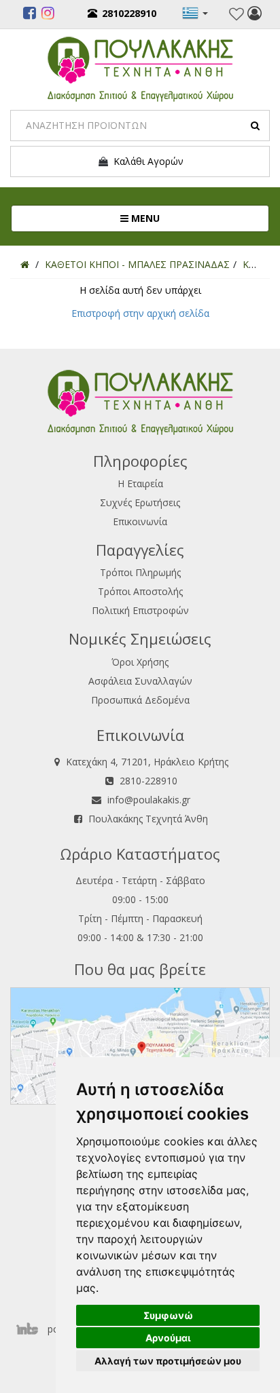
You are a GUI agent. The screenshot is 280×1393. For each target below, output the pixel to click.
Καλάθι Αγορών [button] (145, 161)
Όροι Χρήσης (140, 661)
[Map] (140, 1044)
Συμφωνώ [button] (168, 1315)
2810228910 (129, 13)
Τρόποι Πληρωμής (140, 572)
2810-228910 (148, 780)
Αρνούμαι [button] (168, 1337)
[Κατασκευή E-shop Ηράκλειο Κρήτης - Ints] (31, 1328)
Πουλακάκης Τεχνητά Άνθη (148, 818)
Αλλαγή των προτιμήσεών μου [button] (167, 1361)
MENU (189, 218)
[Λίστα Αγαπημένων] (236, 14)
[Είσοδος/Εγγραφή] (254, 15)
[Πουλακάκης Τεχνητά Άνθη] (140, 67)
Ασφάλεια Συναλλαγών (140, 680)
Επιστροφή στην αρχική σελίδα (140, 313)
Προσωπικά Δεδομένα (140, 699)
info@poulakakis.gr (148, 799)
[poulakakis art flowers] (29, 15)
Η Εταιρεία (140, 483)
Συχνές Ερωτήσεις (140, 502)
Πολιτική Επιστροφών (140, 610)
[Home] (24, 264)
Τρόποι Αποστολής (140, 591)
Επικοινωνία (140, 521)
